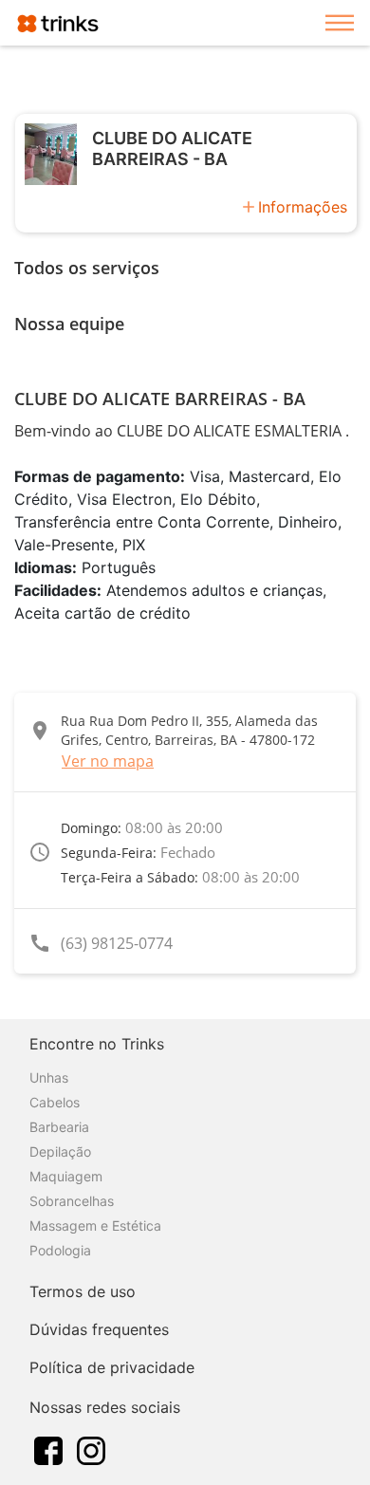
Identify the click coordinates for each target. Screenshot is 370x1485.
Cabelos (54, 1102)
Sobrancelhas (71, 1201)
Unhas (48, 1077)
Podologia (60, 1250)
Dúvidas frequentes (99, 1329)
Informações (302, 206)
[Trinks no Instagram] (91, 1448)
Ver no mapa (108, 761)
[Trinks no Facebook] (48, 1448)
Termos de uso (82, 1291)
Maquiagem (65, 1176)
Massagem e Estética (95, 1225)
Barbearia (59, 1127)
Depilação (60, 1151)
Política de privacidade (111, 1367)
